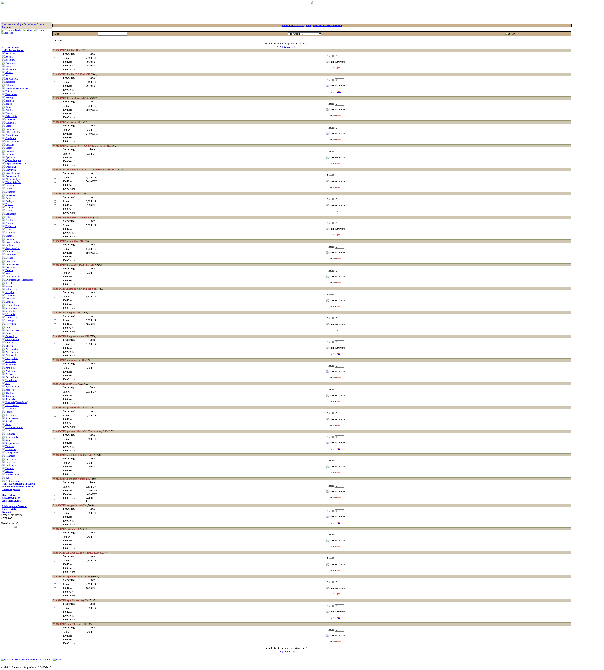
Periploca (10, 367)
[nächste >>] (288, 47)
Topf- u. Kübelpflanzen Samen (18, 483)
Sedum (8, 411)
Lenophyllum (12, 305)
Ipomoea (9, 286)
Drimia (8, 198)
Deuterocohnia (12, 176)
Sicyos (8, 430)
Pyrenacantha (12, 386)
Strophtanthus (12, 443)
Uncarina (9, 468)
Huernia (9, 273)
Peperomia (10, 364)
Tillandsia (10, 455)
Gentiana (9, 239)
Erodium (9, 220)
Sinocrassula (11, 437)
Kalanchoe (10, 295)
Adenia (9, 56)
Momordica (11, 317)
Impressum (41, 659)
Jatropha (9, 292)
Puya (7, 383)
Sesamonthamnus (14, 427)
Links (50, 659)
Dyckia (9, 204)
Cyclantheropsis (13, 160)
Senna (8, 424)
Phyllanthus (11, 371)
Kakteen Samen (10, 47)
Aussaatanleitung (11, 500)
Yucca (8, 477)
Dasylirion (10, 169)
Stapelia (9, 440)
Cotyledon (10, 138)
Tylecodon (10, 459)
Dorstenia (10, 191)
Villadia (9, 471)
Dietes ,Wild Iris (13, 182)
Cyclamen (10, 157)
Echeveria (10, 207)
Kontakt (6, 512)
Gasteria (9, 235)
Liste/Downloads (11, 498)
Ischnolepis (11, 289)
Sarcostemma (12, 405)
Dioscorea (10, 185)
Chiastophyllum (13, 132)
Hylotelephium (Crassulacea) (19, 279)
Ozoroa (9, 345)
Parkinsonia (11, 355)
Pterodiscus (11, 380)
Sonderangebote (11, 489)
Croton (8, 147)
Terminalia (10, 449)
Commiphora (11, 135)
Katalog (17, 24)
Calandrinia (11, 116)
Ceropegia (10, 129)
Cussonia (9, 154)
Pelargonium (11, 358)
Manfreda (10, 311)
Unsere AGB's (9, 509)
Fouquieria (10, 232)
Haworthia (10, 254)
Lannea (9, 301)
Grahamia (10, 245)
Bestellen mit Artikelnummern (327, 25)
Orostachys (11, 336)
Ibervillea (10, 283)
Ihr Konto (287, 25)
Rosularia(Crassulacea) (16, 402)
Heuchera (10, 267)
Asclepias (10, 81)
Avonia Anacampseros (16, 88)
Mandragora (11, 308)
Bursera (9, 113)
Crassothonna (12, 141)
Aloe (7, 75)
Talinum (9, 446)
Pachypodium (12, 352)
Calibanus (10, 119)
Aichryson (10, 69)
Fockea (9, 229)
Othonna (9, 342)
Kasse (308, 25)
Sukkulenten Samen (34, 24)
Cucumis (9, 151)
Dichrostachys (12, 179)
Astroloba (10, 85)
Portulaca (10, 374)
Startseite (6, 24)
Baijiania (9, 91)
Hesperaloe (11, 261)
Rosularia (10, 399)
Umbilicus (10, 465)
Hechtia (9, 257)
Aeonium (10, 63)
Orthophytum (12, 339)
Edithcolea (10, 213)
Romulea (9, 396)
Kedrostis (10, 298)
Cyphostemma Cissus (16, 163)
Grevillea (9, 251)
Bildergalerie (9, 495)
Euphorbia (10, 226)
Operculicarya (12, 330)
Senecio (9, 421)
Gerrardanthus (12, 242)
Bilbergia (9, 97)
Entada (8, 217)
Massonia (6, 27)
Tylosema (10, 462)
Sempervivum (12, 418)
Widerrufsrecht (29, 659)
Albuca (9, 72)
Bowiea (9, 107)
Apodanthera (11, 78)
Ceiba (8, 125)
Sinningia (10, 433)
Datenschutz (15, 659)
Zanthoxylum (12, 481)
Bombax (9, 100)
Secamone (10, 408)
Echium (9, 210)
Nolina (8, 327)
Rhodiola (9, 393)
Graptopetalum (12, 248)
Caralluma (10, 122)
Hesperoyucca (12, 264)
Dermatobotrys (12, 173)
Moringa (9, 320)
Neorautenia (11, 323)
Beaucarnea (11, 94)
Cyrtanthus (10, 166)
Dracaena (10, 195)
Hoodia (9, 270)
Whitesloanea (12, 474)
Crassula (9, 144)
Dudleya (9, 201)
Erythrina (10, 223)
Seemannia (10, 415)
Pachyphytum (12, 349)
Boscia (8, 103)
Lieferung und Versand (14, 506)
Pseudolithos (11, 377)
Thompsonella (12, 452)
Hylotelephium (12, 276)
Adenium (10, 59)
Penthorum (10, 361)
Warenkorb (298, 25)
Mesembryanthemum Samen (17, 486)
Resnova (9, 389)
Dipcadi (9, 188)
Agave (8, 66)
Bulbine (9, 110)
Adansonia (10, 53)
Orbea (8, 333)
